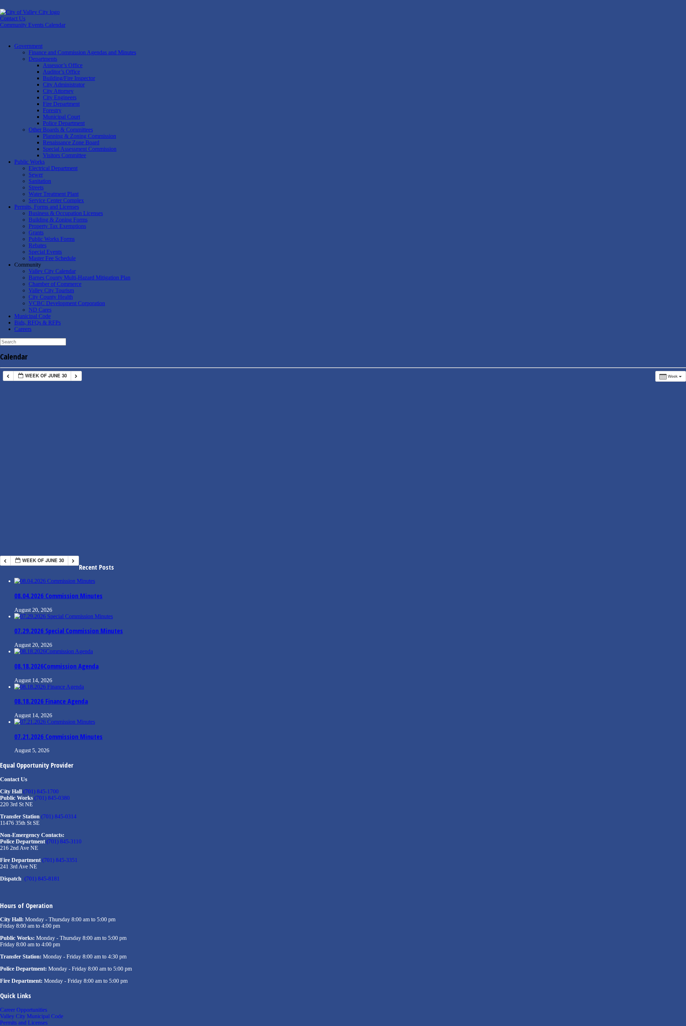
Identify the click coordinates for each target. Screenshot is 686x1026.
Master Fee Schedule (52, 258)
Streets (36, 187)
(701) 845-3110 (63, 841)
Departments (43, 59)
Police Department (64, 123)
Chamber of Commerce (55, 284)
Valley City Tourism (51, 290)
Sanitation (40, 181)
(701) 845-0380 (52, 798)
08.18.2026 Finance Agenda (51, 701)
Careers (22, 329)
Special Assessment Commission (79, 149)
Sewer (36, 175)
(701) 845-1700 (41, 791)
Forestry (52, 110)
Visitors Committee (64, 155)
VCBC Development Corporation (67, 303)
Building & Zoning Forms (58, 220)
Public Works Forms (52, 239)
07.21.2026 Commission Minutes (58, 736)
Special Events (45, 252)
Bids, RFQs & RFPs (37, 322)
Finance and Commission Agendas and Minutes (82, 52)
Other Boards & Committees (61, 130)
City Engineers (59, 97)
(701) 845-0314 (58, 816)
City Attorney (58, 91)
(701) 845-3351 (60, 860)
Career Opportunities (23, 1010)
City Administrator (64, 84)
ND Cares (40, 310)
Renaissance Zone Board (71, 142)
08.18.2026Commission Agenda (56, 665)
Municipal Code (32, 316)
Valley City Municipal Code (31, 1016)
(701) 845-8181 (42, 879)
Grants (36, 232)
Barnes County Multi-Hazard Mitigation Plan (79, 277)
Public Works (29, 162)
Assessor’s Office (63, 65)
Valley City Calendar (52, 271)
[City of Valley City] (30, 12)
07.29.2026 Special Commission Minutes (68, 630)
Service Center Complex (56, 200)
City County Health (51, 297)
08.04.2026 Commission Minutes (58, 595)
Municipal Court (61, 117)
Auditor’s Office (61, 72)
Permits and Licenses (24, 1023)
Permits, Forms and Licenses (46, 207)
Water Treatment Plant (54, 194)
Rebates (37, 245)
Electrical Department (53, 168)
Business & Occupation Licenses (66, 213)
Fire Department (61, 104)
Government (28, 46)
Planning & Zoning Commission (79, 136)
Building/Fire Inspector (69, 78)
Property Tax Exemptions (57, 226)
